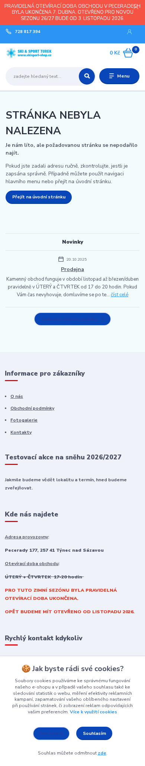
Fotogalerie (24, 420)
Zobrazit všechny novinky (69, 319)
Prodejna (72, 269)
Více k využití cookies (93, 712)
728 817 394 (28, 32)
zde (102, 753)
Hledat (87, 76)
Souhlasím (94, 733)
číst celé (119, 294)
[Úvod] (29, 53)
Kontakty (21, 432)
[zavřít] (136, 7)
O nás (16, 396)
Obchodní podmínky (32, 408)
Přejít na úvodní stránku (38, 197)
